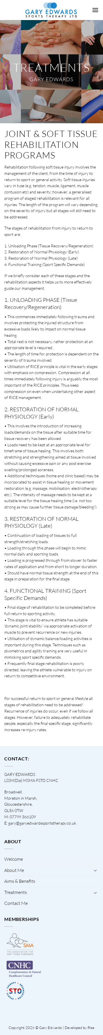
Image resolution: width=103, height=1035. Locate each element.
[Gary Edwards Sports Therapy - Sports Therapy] (51, 10)
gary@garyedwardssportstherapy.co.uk (42, 823)
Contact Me (16, 903)
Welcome (13, 859)
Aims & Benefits (19, 881)
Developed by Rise (79, 1027)
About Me (14, 870)
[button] (95, 10)
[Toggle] (95, 870)
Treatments (15, 892)
